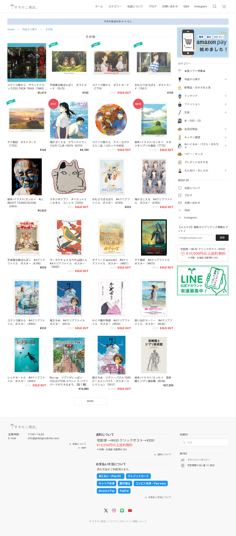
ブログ (153, 6)
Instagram (201, 6)
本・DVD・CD (192, 120)
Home (10, 29)
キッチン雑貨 (192, 137)
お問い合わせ (170, 6)
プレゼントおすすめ (196, 162)
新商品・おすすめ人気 (197, 87)
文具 (187, 112)
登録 (222, 237)
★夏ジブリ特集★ (195, 71)
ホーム (99, 6)
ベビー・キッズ (193, 153)
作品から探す (192, 79)
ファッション (192, 104)
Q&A (186, 6)
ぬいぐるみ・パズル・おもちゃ (201, 146)
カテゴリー (115, 6)
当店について (135, 6)
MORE (90, 401)
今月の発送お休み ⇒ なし (118, 21)
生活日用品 (191, 129)
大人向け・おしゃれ (196, 170)
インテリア (191, 95)
